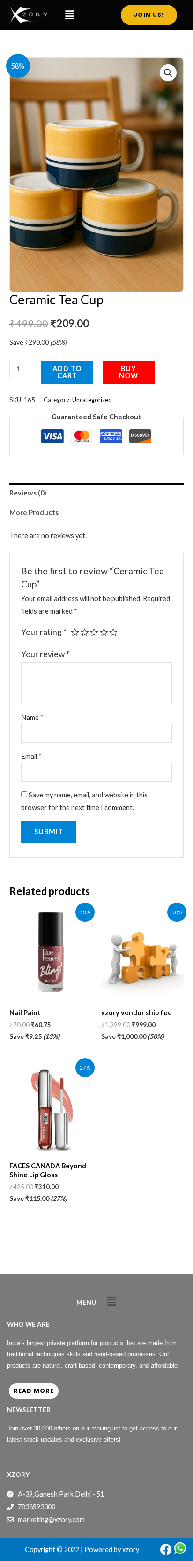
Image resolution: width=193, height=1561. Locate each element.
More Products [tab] (34, 513)
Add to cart (67, 371)
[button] (69, 14)
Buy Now (128, 371)
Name (32, 717)
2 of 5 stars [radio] (85, 632)
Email (31, 756)
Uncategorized (92, 399)
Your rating (44, 632)
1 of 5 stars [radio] (75, 632)
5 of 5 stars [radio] (113, 632)
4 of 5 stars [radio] (104, 632)
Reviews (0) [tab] (27, 493)
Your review (45, 654)
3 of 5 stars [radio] (94, 632)
